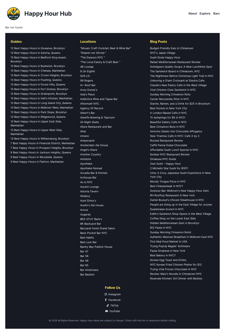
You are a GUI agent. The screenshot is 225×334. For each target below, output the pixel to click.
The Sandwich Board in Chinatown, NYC (175, 71)
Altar (83, 131)
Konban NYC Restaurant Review (170, 154)
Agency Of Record (91, 108)
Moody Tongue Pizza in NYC (168, 181)
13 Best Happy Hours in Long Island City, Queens (41, 103)
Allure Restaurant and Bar (96, 126)
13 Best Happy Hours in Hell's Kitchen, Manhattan (41, 98)
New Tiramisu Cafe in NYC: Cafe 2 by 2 (174, 136)
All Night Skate (89, 122)
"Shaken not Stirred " (93, 52)
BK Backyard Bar (90, 223)
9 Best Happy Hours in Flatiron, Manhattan (37, 161)
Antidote (85, 159)
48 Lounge (87, 66)
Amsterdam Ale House (94, 145)
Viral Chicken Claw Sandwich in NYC (173, 89)
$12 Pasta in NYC (161, 227)
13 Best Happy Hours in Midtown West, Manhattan (42, 107)
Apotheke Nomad (91, 168)
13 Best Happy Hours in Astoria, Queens (35, 52)
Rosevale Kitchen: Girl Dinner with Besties (176, 278)
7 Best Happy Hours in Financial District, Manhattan (43, 143)
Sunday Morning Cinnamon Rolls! (170, 232)
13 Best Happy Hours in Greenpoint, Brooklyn (39, 93)
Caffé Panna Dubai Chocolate (168, 145)
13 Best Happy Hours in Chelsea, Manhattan (38, 70)
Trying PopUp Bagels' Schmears (170, 246)
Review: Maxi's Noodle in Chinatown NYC (176, 273)
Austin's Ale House (91, 205)
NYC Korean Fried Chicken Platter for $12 (176, 264)
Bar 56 (84, 256)
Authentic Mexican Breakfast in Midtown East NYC (181, 237)
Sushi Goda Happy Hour (165, 57)
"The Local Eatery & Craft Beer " (100, 62)
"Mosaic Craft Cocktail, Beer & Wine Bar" (105, 48)
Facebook (114, 300)
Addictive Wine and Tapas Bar (99, 99)
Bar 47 (84, 251)
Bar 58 (84, 260)
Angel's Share (88, 149)
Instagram (114, 294)
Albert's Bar (87, 112)
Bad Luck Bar (88, 242)
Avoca (84, 209)
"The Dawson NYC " (92, 57)
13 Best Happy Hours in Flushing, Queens (36, 79)
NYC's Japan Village (162, 52)
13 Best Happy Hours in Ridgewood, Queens (38, 116)
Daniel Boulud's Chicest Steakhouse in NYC (177, 200)
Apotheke (86, 163)
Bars (216, 13)
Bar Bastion (87, 274)
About (192, 13)
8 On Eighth (87, 71)
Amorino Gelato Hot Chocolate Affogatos (176, 131)
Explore (205, 13)
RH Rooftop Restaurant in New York (172, 195)
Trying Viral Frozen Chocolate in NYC (173, 269)
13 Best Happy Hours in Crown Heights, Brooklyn (41, 75)
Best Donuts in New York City (168, 108)
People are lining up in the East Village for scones (181, 204)
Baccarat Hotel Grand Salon (97, 228)
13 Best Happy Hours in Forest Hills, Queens (38, 84)
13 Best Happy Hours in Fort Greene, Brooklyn (39, 89)
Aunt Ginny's (88, 200)
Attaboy (85, 196)
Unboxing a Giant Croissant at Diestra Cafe (177, 80)
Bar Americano (89, 269)
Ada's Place (87, 94)
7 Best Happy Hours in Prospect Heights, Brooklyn (42, 147)
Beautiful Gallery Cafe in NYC (168, 122)
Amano (84, 136)
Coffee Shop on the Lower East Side (173, 218)
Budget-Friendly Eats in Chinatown (171, 48)
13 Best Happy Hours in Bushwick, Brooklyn (38, 66)
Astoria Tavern (89, 191)
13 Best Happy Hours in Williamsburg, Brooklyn (40, 138)
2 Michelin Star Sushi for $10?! (169, 168)
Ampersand (87, 140)
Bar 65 (84, 265)
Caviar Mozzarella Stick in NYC (169, 99)
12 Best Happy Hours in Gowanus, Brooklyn (38, 48)
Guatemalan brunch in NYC (167, 209)
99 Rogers (86, 80)
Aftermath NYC (89, 103)
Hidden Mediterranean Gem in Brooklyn (174, 223)
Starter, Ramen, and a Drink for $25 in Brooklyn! (180, 103)
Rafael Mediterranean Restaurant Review (175, 62)
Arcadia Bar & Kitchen (93, 173)
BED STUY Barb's (91, 219)
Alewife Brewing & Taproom (97, 117)
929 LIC (85, 76)
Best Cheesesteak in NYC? (166, 186)
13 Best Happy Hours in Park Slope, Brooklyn (39, 112)
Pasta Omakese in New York (167, 250)
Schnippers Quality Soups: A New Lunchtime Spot (181, 66)
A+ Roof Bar (88, 85)
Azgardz (85, 214)
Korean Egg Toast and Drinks (168, 260)
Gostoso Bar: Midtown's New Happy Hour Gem (179, 190)
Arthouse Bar (88, 177)
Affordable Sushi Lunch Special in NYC (174, 149)
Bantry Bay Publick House (96, 246)
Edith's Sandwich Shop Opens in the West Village (180, 213)
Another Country (90, 154)
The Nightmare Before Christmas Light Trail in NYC (181, 76)
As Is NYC (86, 182)
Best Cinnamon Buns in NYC (167, 126)
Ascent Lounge (89, 186)
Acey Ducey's (88, 89)
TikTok (114, 305)
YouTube (114, 311)
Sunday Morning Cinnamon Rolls (170, 94)
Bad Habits (87, 237)
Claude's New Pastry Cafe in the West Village (178, 85)
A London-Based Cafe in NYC (168, 112)
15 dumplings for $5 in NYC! (167, 117)
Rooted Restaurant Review (166, 140)
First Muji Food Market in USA (168, 241)
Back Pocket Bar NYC (93, 233)
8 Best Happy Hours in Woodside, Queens (37, 157)
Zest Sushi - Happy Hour (165, 163)
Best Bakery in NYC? (163, 255)
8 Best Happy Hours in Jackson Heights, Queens (41, 152)
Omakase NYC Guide (163, 159)
